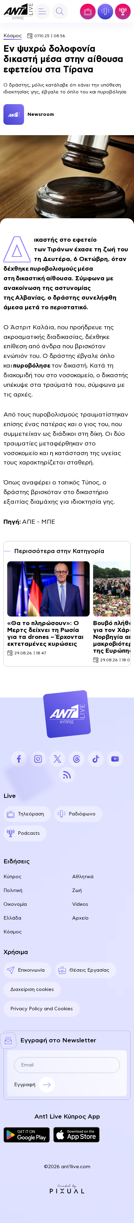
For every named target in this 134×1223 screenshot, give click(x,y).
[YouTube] (115, 759)
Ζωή (77, 890)
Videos (80, 904)
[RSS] (67, 775)
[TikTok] (96, 759)
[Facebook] (19, 759)
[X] (57, 759)
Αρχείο (80, 918)
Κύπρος (12, 876)
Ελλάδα (12, 918)
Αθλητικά (82, 876)
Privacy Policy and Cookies (41, 1008)
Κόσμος (12, 35)
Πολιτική (12, 890)
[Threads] (77, 759)
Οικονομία (15, 904)
